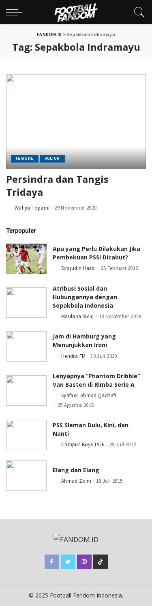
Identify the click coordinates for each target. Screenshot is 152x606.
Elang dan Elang (76, 470)
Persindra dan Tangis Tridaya (57, 185)
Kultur (52, 158)
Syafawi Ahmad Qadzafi (88, 395)
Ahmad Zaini (76, 481)
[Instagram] (84, 562)
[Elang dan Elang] (26, 475)
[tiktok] (100, 562)
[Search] (137, 12)
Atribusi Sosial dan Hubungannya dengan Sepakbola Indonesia (85, 297)
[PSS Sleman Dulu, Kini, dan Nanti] (26, 435)
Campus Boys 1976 (83, 444)
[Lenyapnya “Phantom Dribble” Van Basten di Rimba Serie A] (26, 390)
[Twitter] (68, 562)
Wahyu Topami (32, 207)
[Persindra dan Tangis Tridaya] (76, 121)
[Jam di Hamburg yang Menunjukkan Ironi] (26, 346)
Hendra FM (73, 356)
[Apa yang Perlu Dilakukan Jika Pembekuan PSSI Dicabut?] (26, 259)
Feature (25, 158)
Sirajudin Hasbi (78, 268)
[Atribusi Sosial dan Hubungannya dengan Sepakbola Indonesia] (26, 302)
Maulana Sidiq (77, 316)
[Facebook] (52, 562)
